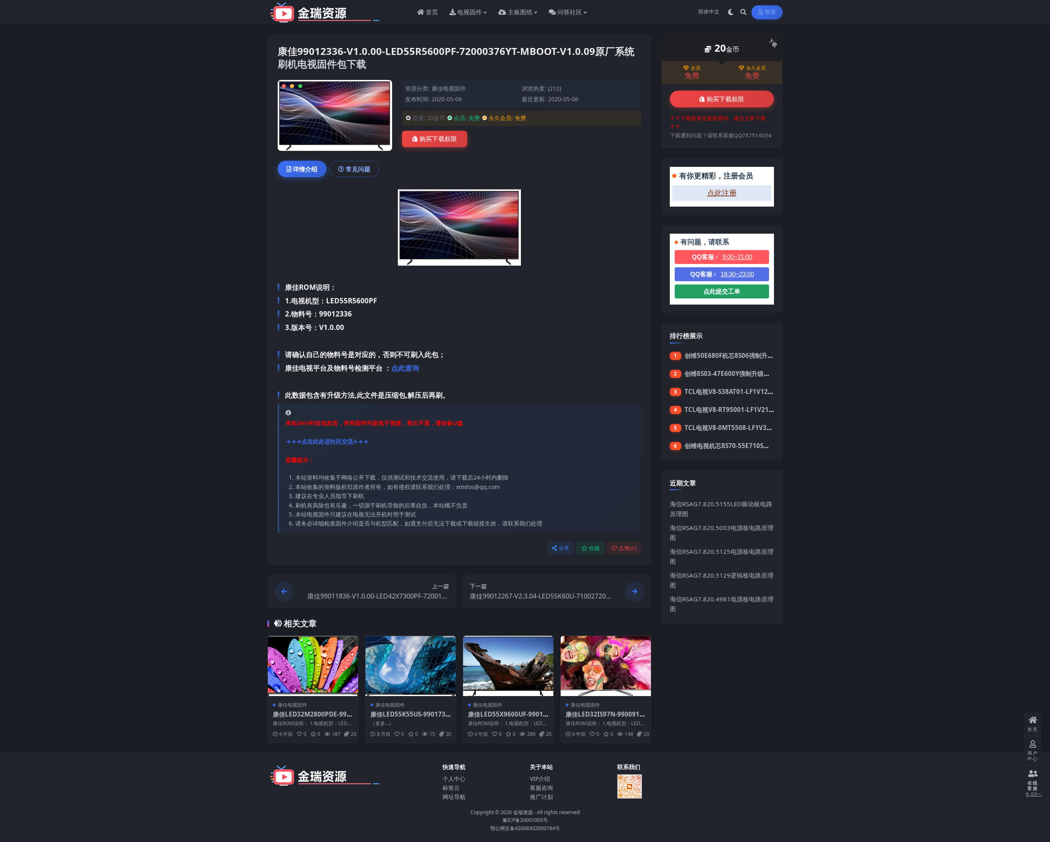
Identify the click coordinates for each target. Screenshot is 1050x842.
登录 (770, 12)
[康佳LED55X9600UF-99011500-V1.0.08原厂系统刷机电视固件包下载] (508, 666)
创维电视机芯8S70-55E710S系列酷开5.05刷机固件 (755, 445)
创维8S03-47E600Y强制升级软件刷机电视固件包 (752, 373)
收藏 (594, 548)
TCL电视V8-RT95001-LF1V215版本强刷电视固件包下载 (762, 409)
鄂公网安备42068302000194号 (525, 828)
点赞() (627, 548)
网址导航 (454, 797)
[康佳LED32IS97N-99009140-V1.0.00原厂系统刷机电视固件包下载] (606, 666)
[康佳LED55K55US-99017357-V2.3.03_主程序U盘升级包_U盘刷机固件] (410, 666)
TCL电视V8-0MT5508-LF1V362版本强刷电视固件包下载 (763, 427)
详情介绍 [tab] (305, 169)
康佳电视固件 (448, 88)
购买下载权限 (438, 139)
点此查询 (405, 368)
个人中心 (454, 779)
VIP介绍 (540, 779)
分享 (564, 548)
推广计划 (541, 797)
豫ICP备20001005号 (525, 820)
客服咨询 (541, 788)
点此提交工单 (721, 291)
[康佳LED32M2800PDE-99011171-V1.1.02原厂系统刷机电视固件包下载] (313, 666)
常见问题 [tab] (358, 169)
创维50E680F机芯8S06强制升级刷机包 (738, 355)
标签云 (451, 788)
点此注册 (722, 193)
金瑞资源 (523, 812)
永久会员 (756, 68)
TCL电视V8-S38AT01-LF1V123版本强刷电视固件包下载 (762, 391)
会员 (696, 68)
